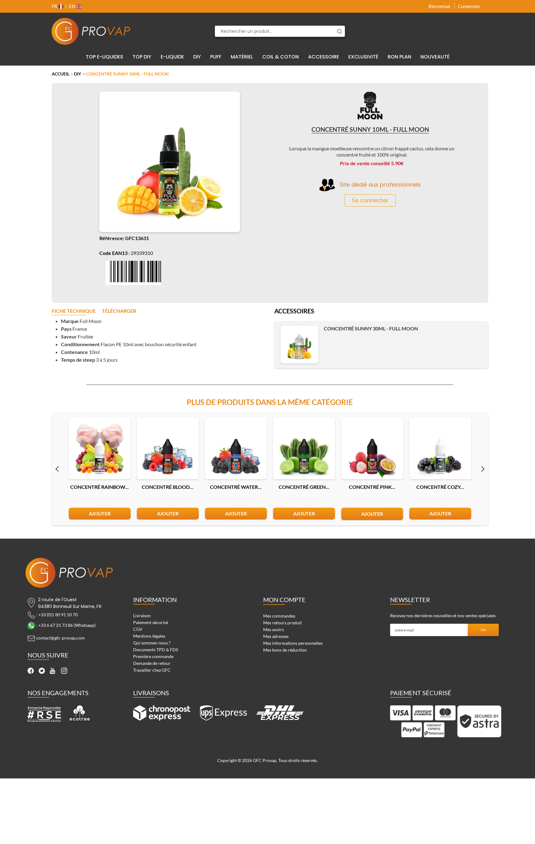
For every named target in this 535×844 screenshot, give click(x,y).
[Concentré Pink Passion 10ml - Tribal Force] (372, 448)
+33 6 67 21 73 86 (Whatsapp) (67, 625)
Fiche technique (74, 311)
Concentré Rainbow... (99, 487)
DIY (77, 73)
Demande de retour (152, 663)
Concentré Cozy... (440, 487)
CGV (137, 629)
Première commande (153, 656)
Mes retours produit (282, 622)
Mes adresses (276, 636)
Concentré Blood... (168, 487)
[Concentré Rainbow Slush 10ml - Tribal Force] (100, 448)
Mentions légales (149, 636)
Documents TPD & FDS (155, 649)
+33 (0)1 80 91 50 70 (58, 614)
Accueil (60, 73)
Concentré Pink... (372, 487)
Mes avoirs (273, 629)
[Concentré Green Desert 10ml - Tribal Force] (304, 448)
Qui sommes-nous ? (152, 642)
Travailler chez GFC (152, 670)
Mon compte (284, 599)
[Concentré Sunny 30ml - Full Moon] (299, 345)
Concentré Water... (236, 487)
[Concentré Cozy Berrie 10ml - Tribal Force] (440, 448)
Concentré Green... (304, 487)
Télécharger (119, 311)
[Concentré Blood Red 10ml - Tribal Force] (168, 448)
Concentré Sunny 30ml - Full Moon (371, 328)
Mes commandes (279, 615)
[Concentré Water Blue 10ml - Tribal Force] (236, 448)
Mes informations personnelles (293, 643)
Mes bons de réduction (285, 649)
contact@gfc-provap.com (60, 637)
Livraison (142, 615)
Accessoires (294, 311)
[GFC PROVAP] (91, 31)
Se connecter (370, 200)
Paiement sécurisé (150, 622)
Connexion (469, 6)
